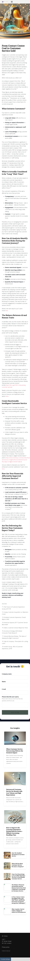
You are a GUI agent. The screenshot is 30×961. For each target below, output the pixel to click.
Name (4, 681)
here (6, 310)
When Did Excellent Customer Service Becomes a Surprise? (18, 865)
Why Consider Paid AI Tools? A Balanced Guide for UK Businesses (19, 910)
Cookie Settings (5, 959)
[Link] (15, 749)
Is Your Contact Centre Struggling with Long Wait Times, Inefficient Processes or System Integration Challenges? (18, 900)
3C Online (4, 936)
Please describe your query (10, 697)
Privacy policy (5, 947)
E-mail (4, 689)
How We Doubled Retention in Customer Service (18, 854)
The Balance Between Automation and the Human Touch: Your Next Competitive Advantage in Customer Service (19, 888)
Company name (7, 674)
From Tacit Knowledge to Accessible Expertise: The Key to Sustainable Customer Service (18, 876)
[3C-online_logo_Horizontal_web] (4, 2)
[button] (12, 2)
